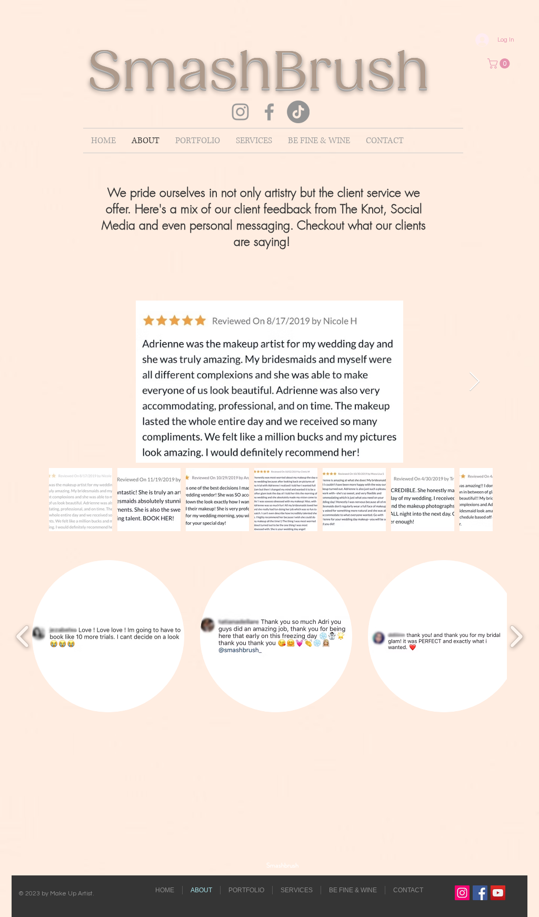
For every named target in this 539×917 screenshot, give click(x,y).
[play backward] (23, 636)
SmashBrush (285, 73)
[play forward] (516, 636)
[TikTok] (298, 112)
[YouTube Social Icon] (498, 892)
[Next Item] (474, 382)
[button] (499, 63)
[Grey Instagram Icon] (240, 112)
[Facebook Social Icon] (480, 892)
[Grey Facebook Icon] (269, 112)
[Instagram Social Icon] (462, 892)
